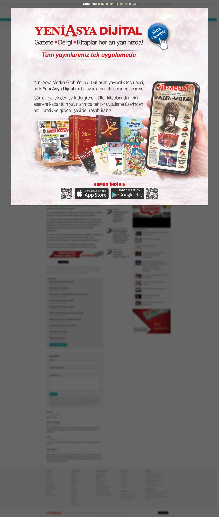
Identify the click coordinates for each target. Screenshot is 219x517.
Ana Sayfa (129, 4)
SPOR (87, 24)
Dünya (49, 478)
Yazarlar (75, 474)
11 (153, 226)
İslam (169, 492)
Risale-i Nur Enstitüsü (155, 474)
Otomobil (50, 493)
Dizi (73, 478)
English (75, 500)
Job (164, 492)
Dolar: (100, 12)
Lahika (74, 480)
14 (158, 226)
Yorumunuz (55, 375)
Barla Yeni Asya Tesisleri (156, 485)
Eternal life (151, 496)
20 (168, 226)
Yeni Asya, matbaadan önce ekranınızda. (160, 108)
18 (164, 226)
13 (156, 226)
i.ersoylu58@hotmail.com (68, 40)
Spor (49, 483)
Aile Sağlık (51, 487)
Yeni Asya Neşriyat (104, 487)
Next (168, 205)
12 (155, 226)
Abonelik (139, 4)
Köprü (99, 478)
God (148, 494)
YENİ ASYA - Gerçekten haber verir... (63, 12)
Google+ (125, 478)
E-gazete (125, 483)
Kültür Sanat (52, 489)
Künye (147, 4)
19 (166, 226)
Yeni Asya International (105, 493)
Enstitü (74, 485)
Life (161, 492)
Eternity (162, 494)
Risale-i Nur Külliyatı (154, 476)
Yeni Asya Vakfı (152, 478)
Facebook (125, 474)
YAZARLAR (99, 24)
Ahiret (74, 498)
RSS (123, 480)
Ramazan (75, 491)
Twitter (124, 476)
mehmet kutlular (128, 498)
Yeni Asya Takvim (103, 491)
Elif (73, 487)
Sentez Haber (102, 476)
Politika (50, 476)
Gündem (50, 474)
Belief (166, 496)
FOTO (121, 24)
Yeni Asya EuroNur (104, 496)
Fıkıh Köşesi (151, 483)
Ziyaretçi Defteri (166, 4)
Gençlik (75, 493)
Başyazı (75, 476)
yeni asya (125, 494)
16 (161, 226)
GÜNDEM (53, 24)
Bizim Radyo (101, 474)
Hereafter (155, 492)
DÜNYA (65, 24)
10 (151, 226)
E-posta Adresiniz (58, 368)
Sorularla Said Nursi (154, 480)
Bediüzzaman (152, 498)
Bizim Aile (100, 480)
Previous (135, 205)
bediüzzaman (127, 496)
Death (149, 492)
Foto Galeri (76, 504)
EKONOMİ (76, 24)
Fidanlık (75, 496)
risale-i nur (134, 494)
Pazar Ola (76, 489)
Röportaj (75, 483)
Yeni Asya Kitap (103, 489)
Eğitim (49, 491)
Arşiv (138, 91)
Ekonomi (50, 480)
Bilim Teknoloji (52, 496)
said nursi (136, 496)
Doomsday (159, 496)
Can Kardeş (101, 485)
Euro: (100, 15)
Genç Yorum (101, 483)
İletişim (154, 4)
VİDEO (111, 24)
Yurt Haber (51, 485)
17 (163, 226)
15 (160, 226)
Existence (154, 494)
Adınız (53, 360)
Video (74, 502)
